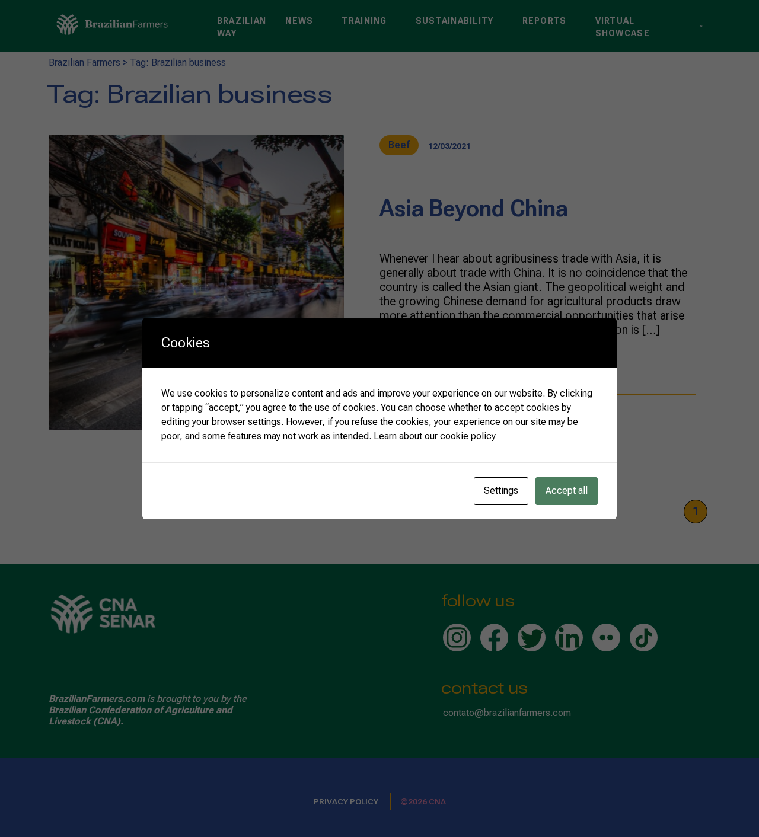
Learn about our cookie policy (435, 436)
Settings (501, 490)
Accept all (567, 490)
